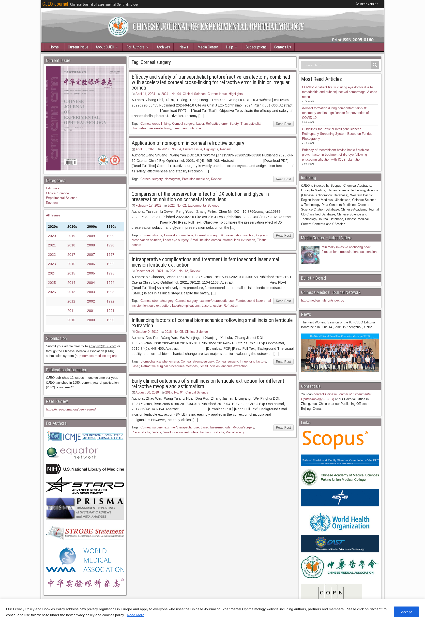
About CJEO (105, 47)
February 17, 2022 (148, 205)
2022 (52, 255)
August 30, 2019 (147, 392)
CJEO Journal (55, 4)
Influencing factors (253, 361)
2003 (91, 292)
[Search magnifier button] (375, 65)
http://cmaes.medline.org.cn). (97, 356)
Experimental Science (203, 205)
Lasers (206, 305)
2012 (71, 301)
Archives (163, 47)
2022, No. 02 (177, 205)
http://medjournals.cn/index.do (322, 300)
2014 (71, 283)
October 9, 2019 (147, 332)
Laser (200, 123)
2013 (71, 292)
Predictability (141, 432)
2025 (52, 283)
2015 (71, 273)
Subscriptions (256, 47)
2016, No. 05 (174, 332)
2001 (91, 311)
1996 (110, 264)
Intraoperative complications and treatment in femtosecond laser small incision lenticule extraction (206, 262)
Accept (406, 612)
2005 (91, 273)
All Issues (53, 215)
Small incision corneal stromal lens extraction (222, 240)
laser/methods (220, 427)
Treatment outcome (187, 128)
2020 (52, 236)
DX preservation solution (236, 235)
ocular (217, 305)
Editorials (52, 188)
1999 (110, 236)
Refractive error (217, 123)
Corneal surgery (183, 123)
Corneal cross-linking (155, 123)
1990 (110, 320)
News (183, 47)
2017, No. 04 (174, 392)
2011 (71, 311)
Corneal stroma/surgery (156, 301)
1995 (110, 273)
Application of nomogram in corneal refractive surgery (188, 143)
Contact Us (282, 47)
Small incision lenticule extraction (223, 366)
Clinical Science (194, 94)
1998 (110, 245)
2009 (91, 236)
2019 (71, 236)
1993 (110, 292)
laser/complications (186, 305)
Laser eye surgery (175, 240)
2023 (52, 264)
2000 (91, 320)
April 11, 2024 (145, 94)
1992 (110, 301)
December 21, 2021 (149, 271)
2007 (91, 255)
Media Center (207, 47)
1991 (110, 311)
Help (229, 47)
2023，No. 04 (171, 149)
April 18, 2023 (145, 149)
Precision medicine (195, 179)
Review (225, 149)
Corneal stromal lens (178, 235)
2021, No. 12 (179, 271)
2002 (91, 301)
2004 (91, 283)
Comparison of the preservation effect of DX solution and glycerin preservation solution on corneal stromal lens (200, 196)
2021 (52, 245)
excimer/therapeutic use (216, 301)
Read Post (283, 124)
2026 (52, 292)
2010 (71, 320)
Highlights (236, 94)
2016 (71, 264)
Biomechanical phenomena (159, 361)
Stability (218, 432)
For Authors (135, 47)
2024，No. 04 (171, 94)
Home (54, 47)
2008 (91, 245)
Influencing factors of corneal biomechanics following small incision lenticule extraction (212, 323)
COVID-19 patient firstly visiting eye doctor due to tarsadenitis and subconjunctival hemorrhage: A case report (339, 92)
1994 (110, 283)
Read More (135, 615)
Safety (234, 123)
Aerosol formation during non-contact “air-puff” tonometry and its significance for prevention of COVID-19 (335, 113)
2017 (71, 255)
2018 (71, 245)
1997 (110, 255)
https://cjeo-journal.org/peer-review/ (71, 409)
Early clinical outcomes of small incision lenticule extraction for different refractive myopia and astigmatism (208, 383)
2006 (91, 264)
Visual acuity (235, 432)
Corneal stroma (151, 235)
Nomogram (172, 179)
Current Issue (78, 47)
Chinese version (367, 4)
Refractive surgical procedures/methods (169, 366)
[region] (212, 610)
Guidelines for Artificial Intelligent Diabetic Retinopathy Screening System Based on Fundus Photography (337, 133)
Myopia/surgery (243, 427)
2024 (52, 273)
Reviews (52, 203)
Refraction (231, 305)
